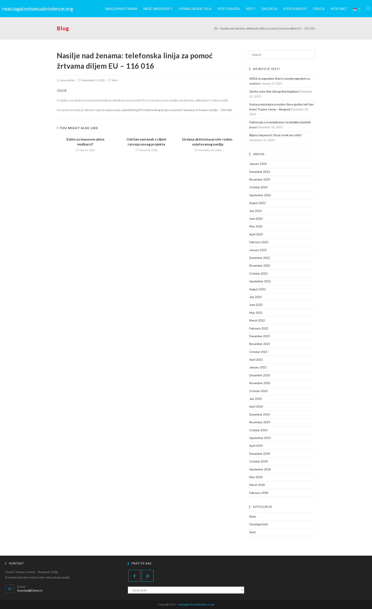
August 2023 (257, 203)
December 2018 (259, 453)
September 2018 (260, 469)
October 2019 (258, 430)
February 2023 (258, 242)
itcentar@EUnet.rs (29, 590)
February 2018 (258, 493)
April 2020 (256, 406)
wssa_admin (67, 80)
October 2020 (258, 391)
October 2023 (258, 187)
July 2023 (255, 211)
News (252, 516)
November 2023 (259, 179)
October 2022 (258, 273)
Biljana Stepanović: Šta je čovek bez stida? (275, 135)
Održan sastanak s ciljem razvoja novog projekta (146, 141)
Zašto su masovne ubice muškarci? (85, 141)
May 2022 (255, 312)
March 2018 (257, 485)
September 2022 (260, 281)
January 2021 (258, 367)
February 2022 (258, 328)
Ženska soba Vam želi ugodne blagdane (274, 91)
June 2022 (256, 304)
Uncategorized (258, 524)
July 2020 (255, 398)
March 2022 (257, 320)
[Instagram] (147, 576)
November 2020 (259, 383)
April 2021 (256, 359)
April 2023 (256, 234)
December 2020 (259, 375)
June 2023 (256, 218)
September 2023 (260, 195)
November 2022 (259, 265)
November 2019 (259, 422)
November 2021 (259, 344)
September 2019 (260, 438)
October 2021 (258, 352)
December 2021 (259, 336)
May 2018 (255, 477)
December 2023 (259, 171)
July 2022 (255, 297)
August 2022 (257, 289)
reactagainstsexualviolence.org (37, 8)
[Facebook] (134, 576)
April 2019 (256, 445)
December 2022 (259, 258)
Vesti (115, 80)
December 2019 (259, 414)
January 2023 (258, 250)
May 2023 (255, 226)
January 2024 (258, 163)
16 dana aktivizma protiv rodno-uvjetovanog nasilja (207, 141)
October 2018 (258, 461)
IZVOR (62, 90)
